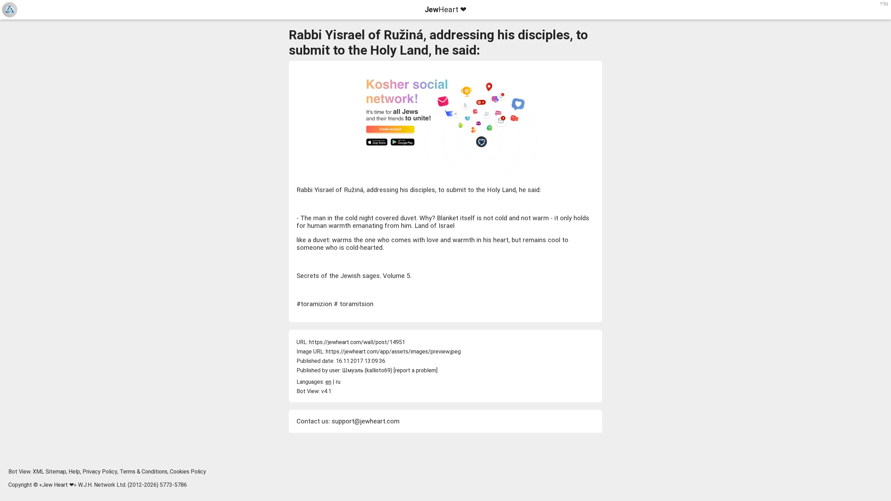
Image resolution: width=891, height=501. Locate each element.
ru (338, 382)
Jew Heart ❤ (58, 485)
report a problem (415, 370)
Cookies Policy (188, 471)
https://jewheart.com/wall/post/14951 (357, 342)
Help (74, 471)
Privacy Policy (99, 471)
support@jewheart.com (366, 421)
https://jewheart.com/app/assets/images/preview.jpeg (393, 351)
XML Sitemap (49, 471)
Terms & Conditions (143, 471)
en (328, 382)
